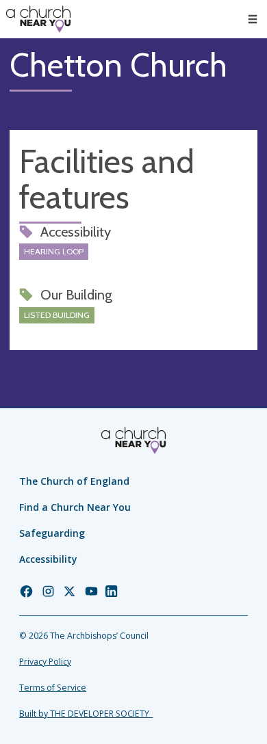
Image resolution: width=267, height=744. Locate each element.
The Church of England (74, 481)
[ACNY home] (38, 19)
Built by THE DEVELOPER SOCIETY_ (86, 713)
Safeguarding (52, 533)
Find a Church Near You (75, 507)
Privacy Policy (45, 661)
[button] (252, 19)
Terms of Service (52, 687)
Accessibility (48, 559)
